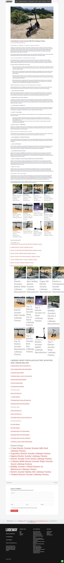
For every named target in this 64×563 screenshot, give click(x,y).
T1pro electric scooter (36, 531)
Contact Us (21, 533)
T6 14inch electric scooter (37, 533)
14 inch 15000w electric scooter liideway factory (24, 259)
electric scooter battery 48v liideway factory (31, 472)
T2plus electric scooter (37, 532)
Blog (36, 1)
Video (40, 1)
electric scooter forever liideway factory (22, 265)
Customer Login (49, 531)
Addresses (48, 533)
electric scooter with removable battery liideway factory (26, 250)
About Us (44, 1)
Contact (49, 1)
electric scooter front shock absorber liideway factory (25, 256)
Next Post (56, 482)
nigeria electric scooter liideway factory (29, 456)
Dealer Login (49, 532)
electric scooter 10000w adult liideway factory (23, 253)
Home (16, 1)
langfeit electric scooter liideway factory (22, 247)
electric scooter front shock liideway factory (31, 459)
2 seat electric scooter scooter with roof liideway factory (26, 244)
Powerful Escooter (23, 1)
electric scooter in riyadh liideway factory (22, 262)
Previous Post (8, 482)
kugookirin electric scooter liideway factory (30, 453)
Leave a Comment (14, 42)
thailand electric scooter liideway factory (30, 474)
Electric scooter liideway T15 (37, 538)
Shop (20, 532)
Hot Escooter (31, 1)
